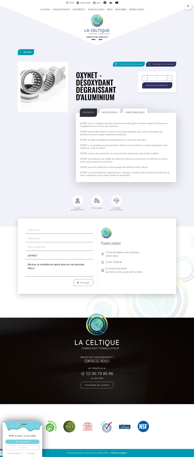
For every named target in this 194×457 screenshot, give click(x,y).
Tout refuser (22, 448)
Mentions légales (119, 453)
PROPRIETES (88, 112)
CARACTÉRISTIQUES (135, 112)
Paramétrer (31, 453)
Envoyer (85, 282)
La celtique (45, 9)
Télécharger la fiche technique (131, 64)
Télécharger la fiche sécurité (163, 64)
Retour (27, 52)
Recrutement (121, 9)
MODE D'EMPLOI (109, 112)
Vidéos (109, 9)
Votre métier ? (79, 9)
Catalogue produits (61, 9)
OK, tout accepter (22, 442)
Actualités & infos (96, 9)
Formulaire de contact (97, 385)
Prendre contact (136, 9)
